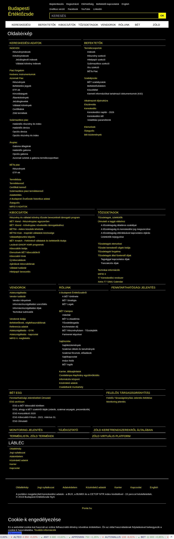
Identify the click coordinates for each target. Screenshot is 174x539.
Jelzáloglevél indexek (26, 59)
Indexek (91, 52)
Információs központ (69, 379)
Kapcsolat (15, 468)
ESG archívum (17, 401)
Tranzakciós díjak (110, 263)
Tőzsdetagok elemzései (110, 244)
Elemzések (89, 127)
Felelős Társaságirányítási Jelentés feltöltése (129, 398)
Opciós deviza (20, 131)
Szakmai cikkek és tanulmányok (78, 349)
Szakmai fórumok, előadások (77, 353)
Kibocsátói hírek (18, 256)
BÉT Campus (66, 311)
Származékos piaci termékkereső (26, 191)
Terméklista (15, 179)
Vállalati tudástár (18, 268)
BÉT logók (67, 364)
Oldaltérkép (15, 448)
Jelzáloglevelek (20, 101)
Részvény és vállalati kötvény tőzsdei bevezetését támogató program (45, 217)
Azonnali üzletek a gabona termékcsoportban (35, 158)
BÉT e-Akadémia (70, 319)
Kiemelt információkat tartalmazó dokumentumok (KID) (115, 93)
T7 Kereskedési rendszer (110, 278)
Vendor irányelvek (22, 300)
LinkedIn (97, 9)
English (125, 4)
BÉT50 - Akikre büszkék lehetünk (26, 229)
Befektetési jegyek (22, 86)
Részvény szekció (96, 56)
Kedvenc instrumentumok (22, 74)
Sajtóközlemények (71, 345)
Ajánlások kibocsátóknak (22, 264)
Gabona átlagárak (22, 146)
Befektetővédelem (96, 86)
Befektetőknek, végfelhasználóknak (27, 322)
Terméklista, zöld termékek (32, 436)
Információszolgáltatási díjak (27, 308)
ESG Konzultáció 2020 (24, 413)
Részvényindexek (22, 52)
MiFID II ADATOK (18, 206)
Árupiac (13, 142)
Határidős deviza (21, 127)
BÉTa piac (15, 165)
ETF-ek (16, 90)
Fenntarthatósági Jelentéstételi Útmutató (30, 398)
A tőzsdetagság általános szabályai (119, 225)
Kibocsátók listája (18, 248)
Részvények (19, 82)
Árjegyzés (15, 203)
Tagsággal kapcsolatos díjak (115, 259)
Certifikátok (18, 109)
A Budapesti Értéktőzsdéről (73, 292)
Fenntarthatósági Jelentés (133, 287)
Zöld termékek (156, 25)
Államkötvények (21, 97)
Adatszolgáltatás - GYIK (22, 330)
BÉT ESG (137, 25)
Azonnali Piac (16, 78)
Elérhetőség (87, 4)
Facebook (73, 9)
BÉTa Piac (92, 71)
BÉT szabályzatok (96, 82)
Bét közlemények (93, 134)
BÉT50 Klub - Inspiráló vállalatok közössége (32, 233)
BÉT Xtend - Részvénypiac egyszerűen (29, 221)
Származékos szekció (98, 63)
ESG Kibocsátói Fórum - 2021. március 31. (34, 417)
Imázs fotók (68, 360)
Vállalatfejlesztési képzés (22, 237)
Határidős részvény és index (27, 124)
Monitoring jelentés (116, 401)
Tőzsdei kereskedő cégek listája (114, 247)
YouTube (85, 9)
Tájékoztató (68, 430)
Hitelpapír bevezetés (20, 271)
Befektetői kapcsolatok (107, 4)
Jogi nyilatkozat (17, 452)
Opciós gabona (20, 154)
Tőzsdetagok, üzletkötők (110, 217)
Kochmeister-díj (70, 326)
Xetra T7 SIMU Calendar (110, 281)
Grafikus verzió (57, 9)
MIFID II (102, 274)
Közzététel (92, 90)
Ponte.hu (87, 508)
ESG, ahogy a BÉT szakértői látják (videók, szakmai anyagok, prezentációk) (51, 409)
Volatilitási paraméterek (99, 120)
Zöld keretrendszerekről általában (123, 430)
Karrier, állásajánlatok (70, 371)
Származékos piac (19, 120)
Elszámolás (90, 104)
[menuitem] (21, 24)
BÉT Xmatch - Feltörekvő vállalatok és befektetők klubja (38, 240)
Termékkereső (17, 183)
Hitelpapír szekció (96, 59)
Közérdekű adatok (68, 383)
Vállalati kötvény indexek (28, 63)
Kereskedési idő (95, 116)
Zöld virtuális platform (111, 436)
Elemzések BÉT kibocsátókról (25, 252)
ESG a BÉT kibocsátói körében (28, 405)
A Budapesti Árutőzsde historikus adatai (30, 199)
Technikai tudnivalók (23, 312)
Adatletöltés (16, 195)
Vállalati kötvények (22, 105)
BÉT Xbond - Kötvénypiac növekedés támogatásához (37, 225)
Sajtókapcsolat (69, 357)
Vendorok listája (18, 319)
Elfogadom (15, 533)
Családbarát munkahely (71, 387)
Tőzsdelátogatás (70, 322)
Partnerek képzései (72, 334)
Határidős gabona (22, 150)
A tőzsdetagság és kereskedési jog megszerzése (125, 229)
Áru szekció (93, 67)
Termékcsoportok (93, 48)
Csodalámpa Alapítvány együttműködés (79, 375)
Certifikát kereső (18, 187)
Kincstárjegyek (20, 93)
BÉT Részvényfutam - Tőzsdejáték (79, 330)
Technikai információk (109, 270)
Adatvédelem (16, 456)
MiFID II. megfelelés (20, 338)
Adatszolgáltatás (18, 292)
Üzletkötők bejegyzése (112, 237)
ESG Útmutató (20, 421)
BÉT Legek (67, 304)
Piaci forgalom (17, 70)
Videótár (66, 315)
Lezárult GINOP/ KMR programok (27, 244)
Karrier (13, 464)
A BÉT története (70, 296)
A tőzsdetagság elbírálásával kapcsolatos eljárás (125, 233)
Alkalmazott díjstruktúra (96, 100)
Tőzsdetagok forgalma (109, 251)
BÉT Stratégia (69, 300)
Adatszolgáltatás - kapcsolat (24, 334)
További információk (45, 530)
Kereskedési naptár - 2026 (100, 112)
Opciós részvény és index (26, 135)
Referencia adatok (19, 326)
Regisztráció (72, 4)
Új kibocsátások (18, 260)
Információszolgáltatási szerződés (30, 304)
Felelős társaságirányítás (128, 392)
